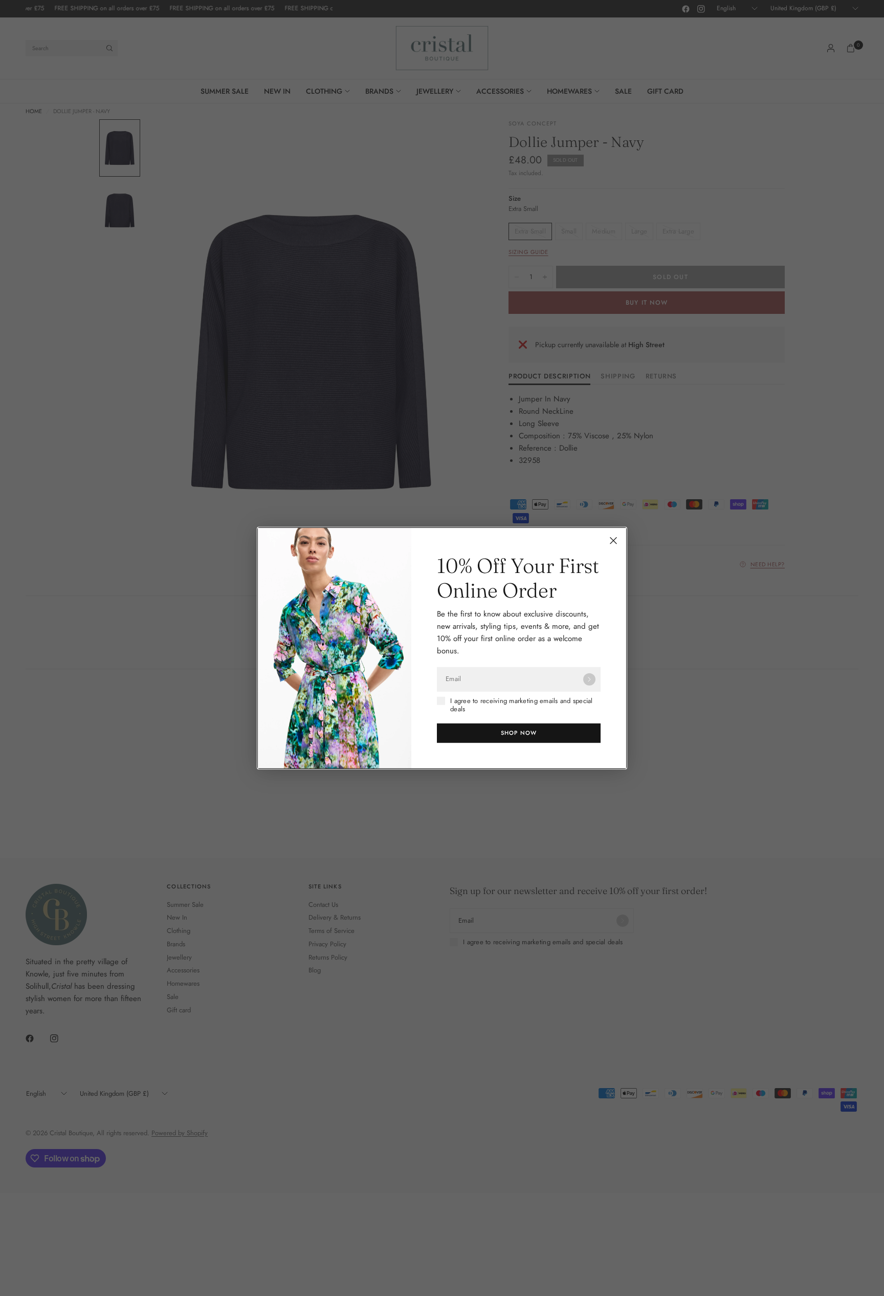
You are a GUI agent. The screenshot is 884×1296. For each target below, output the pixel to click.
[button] (519, 733)
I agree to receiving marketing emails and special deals (521, 704)
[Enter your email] (589, 679)
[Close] (613, 540)
